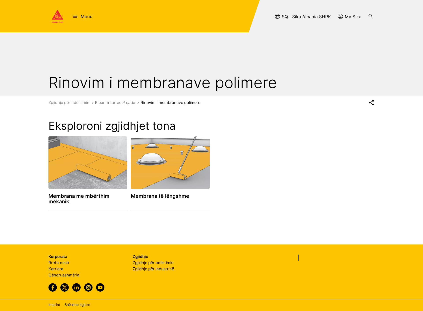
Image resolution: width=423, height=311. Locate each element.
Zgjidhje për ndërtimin (69, 102)
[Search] (371, 16)
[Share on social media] (371, 103)
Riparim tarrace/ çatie (115, 102)
